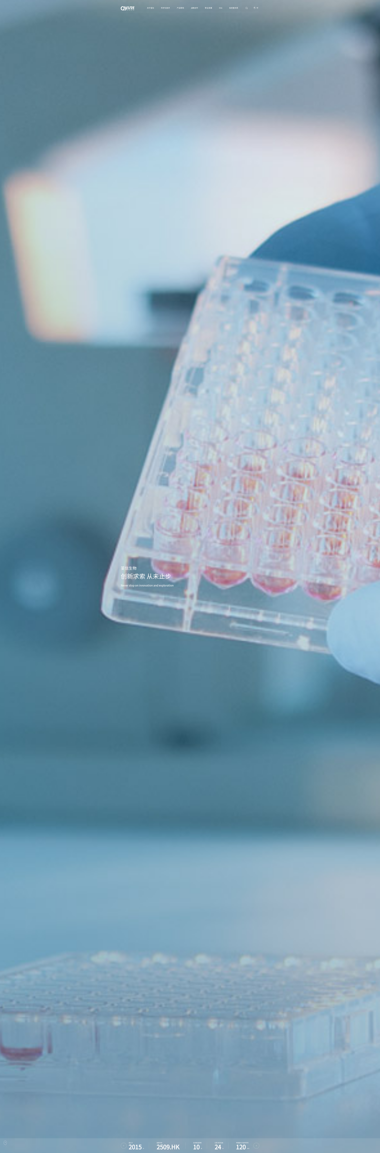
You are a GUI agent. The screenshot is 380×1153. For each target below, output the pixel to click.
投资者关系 (233, 8)
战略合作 (194, 8)
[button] (124, 1146)
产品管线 (180, 8)
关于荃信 (150, 8)
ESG (220, 8)
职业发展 (208, 8)
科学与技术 (165, 8)
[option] (190, 576)
